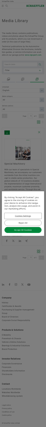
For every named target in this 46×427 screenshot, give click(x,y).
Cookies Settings (23, 216)
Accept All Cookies (23, 230)
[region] (23, 213)
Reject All (23, 223)
